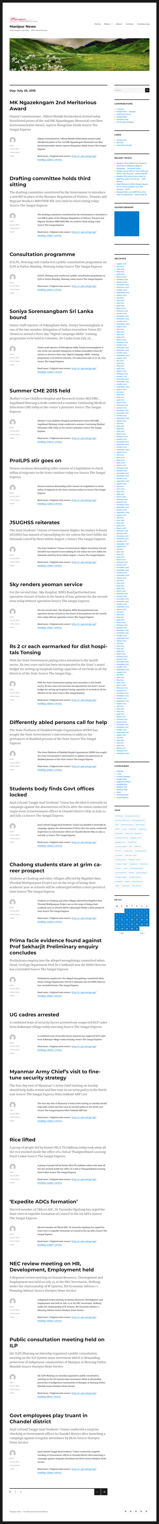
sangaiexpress (135, 877)
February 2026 (122, 279)
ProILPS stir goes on (35, 460)
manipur (118, 855)
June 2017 (120, 552)
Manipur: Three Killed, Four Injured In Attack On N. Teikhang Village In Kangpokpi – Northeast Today (132, 166)
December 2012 (123, 693)
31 (137, 929)
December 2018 (123, 505)
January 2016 (122, 596)
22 (127, 924)
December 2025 (123, 285)
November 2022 (123, 382)
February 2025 (122, 311)
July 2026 (120, 266)
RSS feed (120, 143)
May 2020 (120, 460)
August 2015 (121, 609)
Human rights (121, 846)
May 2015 (120, 617)
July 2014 (120, 643)
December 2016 (123, 567)
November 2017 (123, 539)
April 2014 (120, 651)
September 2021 (123, 418)
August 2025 (121, 295)
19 (147, 920)
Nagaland (134, 864)
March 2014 (121, 654)
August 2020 (121, 452)
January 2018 (122, 533)
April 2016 (121, 588)
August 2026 (122, 264)
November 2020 (123, 444)
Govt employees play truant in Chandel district (49, 1418)
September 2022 (123, 387)
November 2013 (123, 664)
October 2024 (122, 321)
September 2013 (123, 670)
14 (122, 920)
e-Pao (12, 152)
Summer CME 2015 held (40, 391)
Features (128, 833)
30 (132, 929)
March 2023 (121, 371)
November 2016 (123, 570)
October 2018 (122, 510)
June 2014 (120, 646)
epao (12, 145)
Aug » (142, 933)
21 (122, 924)
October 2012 (122, 698)
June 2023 (120, 363)
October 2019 (122, 478)
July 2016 (120, 581)
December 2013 (123, 662)
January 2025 (122, 314)
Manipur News (23, 26)
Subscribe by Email (124, 145)
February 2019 (122, 499)
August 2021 (121, 421)
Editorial (132, 829)
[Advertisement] (127, 223)
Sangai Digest (121, 877)
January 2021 (122, 439)
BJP (117, 825)
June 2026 (121, 269)
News (107, 24)
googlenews (120, 842)
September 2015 (123, 607)
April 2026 (121, 274)
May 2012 (120, 711)
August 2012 (121, 704)
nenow (118, 868)
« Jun (121, 933)
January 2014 (122, 659)
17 (137, 920)
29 (127, 929)
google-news (135, 838)
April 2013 (120, 683)
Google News (122, 779)
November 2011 (123, 727)
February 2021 (122, 437)
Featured (119, 833)
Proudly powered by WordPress (35, 1512)
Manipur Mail (122, 790)
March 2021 (121, 434)
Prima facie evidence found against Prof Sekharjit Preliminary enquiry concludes (56, 946)
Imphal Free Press (124, 114)
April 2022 (121, 400)
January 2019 (122, 502)
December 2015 (123, 599)
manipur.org (143, 24)
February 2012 (122, 719)
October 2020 (122, 447)
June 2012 (120, 709)
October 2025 (122, 290)
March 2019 (121, 497)
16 (132, 920)
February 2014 (122, 656)
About (119, 24)
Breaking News (127, 825)
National (143, 864)
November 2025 (123, 287)
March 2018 (121, 528)
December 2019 (123, 473)
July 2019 (120, 486)
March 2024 (121, 340)
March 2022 (121, 403)
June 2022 (120, 395)
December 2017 (123, 536)
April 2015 (120, 620)
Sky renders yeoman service (46, 584)
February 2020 (122, 468)
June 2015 (120, 615)
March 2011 (121, 748)
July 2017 (120, 549)
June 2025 (120, 300)
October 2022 (122, 384)
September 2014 (123, 638)
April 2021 (120, 431)
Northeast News (136, 868)
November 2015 (123, 601)
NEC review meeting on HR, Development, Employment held (52, 1266)
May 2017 (120, 554)
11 (142, 915)
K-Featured (128, 851)
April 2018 (120, 526)
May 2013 (120, 680)
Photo (131, 873)
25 (142, 924)
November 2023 (123, 350)
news (125, 868)
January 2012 (122, 722)
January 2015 (122, 628)
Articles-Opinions (122, 820)
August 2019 (121, 484)
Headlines (132, 842)
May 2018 (120, 523)
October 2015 (122, 604)
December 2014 (123, 630)
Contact (130, 24)
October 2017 (122, 541)
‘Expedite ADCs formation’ (44, 1202)
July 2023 (120, 361)
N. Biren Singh (121, 864)
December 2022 (123, 379)
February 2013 (122, 688)
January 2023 (122, 376)
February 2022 (122, 405)
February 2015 (122, 625)
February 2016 (122, 594)
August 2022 (121, 389)
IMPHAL (137, 846)
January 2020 (122, 471)
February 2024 (122, 342)
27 (117, 929)
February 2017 (122, 562)
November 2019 (123, 476)
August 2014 (121, 641)
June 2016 (120, 583)
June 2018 (120, 520)
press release (141, 873)
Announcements (132, 816)
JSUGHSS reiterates (35, 522)
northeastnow (121, 873)
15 (127, 920)
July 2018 (120, 518)
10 (137, 915)
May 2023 (120, 366)
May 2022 (120, 397)
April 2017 (120, 557)
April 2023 (121, 369)
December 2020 (123, 442)
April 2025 (121, 306)
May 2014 (120, 649)
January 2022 (122, 408)
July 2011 (120, 738)
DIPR (117, 829)
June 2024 (120, 332)
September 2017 (123, 544)
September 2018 (123, 512)
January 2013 (122, 691)
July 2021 (120, 423)
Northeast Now (122, 119)
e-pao (12, 156)
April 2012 (120, 714)
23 (132, 924)
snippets (118, 881)
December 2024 (123, 316)
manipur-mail (131, 855)
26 (147, 924)
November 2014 (123, 633)
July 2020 (120, 455)
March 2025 (121, 308)
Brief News (140, 825)
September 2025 (123, 293)
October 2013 (122, 667)
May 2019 (120, 492)
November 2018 (123, 507)
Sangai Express (123, 797)
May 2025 (120, 303)
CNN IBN (120, 771)
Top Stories (136, 886)
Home (97, 24)
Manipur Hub (122, 787)
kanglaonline (140, 851)
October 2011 (122, 730)
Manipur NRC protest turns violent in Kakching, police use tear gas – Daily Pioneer (131, 179)
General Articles (121, 838)
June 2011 (120, 740)
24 (137, 924)
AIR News (119, 816)
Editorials (142, 829)
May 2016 (120, 586)
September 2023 (123, 355)
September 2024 (123, 324)
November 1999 (123, 753)
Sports (127, 881)
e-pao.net (120, 109)
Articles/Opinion (138, 820)
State (117, 886)
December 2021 (123, 410)
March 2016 (121, 591)
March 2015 (121, 622)
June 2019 (120, 489)
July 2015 (120, 612)
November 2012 (123, 696)
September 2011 (123, 732)
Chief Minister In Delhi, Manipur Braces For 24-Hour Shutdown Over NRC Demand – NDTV (132, 186)
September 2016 (123, 575)
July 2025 (120, 298)
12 (147, 915)
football (138, 833)
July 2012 (120, 706)
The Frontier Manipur (125, 122)
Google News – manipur (126, 112)
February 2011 (122, 751)
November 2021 (123, 413)
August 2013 (121, 672)
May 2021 (120, 429)
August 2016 (121, 578)
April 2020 (121, 463)
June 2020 (120, 458)
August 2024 (121, 327)
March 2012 (121, 717)
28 (122, 929)
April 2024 (121, 337)
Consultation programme (42, 254)
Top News (126, 886)
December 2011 (122, 725)
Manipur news (134, 860)
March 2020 (121, 465)
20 (117, 924)
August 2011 (121, 735)
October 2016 (122, 573)
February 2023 (122, 374)
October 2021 (122, 416)
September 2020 (123, 450)
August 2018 (121, 515)
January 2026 (122, 282)
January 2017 (122, 565)
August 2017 (121, 547)
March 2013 (121, 685)
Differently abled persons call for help (58, 722)
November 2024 (123, 319)
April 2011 (120, 745)
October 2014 (122, 636)
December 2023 (123, 348)
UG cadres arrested (34, 1015)
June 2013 (120, 677)
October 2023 (122, 353)
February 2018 (122, 531)
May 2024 (120, 334)
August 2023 (121, 358)
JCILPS (118, 851)
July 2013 (120, 675)
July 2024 (120, 329)
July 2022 (120, 392)
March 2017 (121, 560)
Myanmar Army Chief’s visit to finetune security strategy (55, 1074)
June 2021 (120, 426)
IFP (130, 846)
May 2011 (120, 743)
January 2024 (122, 345)
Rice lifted (23, 1140)
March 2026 (121, 277)
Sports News (137, 881)
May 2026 (120, 272)
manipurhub (120, 860)
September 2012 (123, 701)
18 (142, 920)
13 (117, 920)
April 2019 (121, 494)
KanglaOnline (122, 117)
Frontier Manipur (123, 777)
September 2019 (123, 481)
